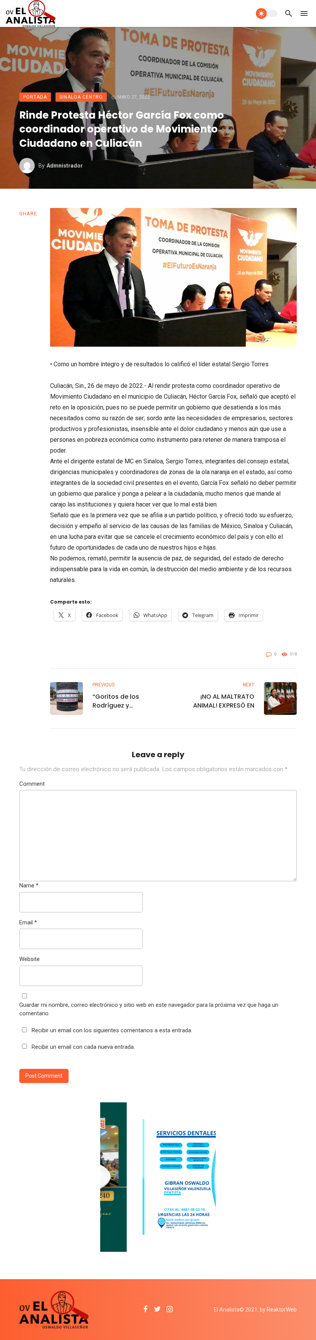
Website (29, 959)
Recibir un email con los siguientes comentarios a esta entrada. (112, 1030)
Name (29, 885)
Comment (32, 783)
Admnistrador (65, 166)
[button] (290, 215)
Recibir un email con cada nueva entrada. (83, 1046)
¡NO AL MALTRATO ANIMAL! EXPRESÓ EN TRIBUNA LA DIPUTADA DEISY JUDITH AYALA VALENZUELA (221, 701)
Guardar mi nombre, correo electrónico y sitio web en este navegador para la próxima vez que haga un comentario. (148, 1009)
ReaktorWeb (282, 1309)
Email (28, 922)
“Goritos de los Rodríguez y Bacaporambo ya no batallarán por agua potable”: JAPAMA (124, 701)
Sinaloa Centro (81, 97)
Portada (35, 97)
